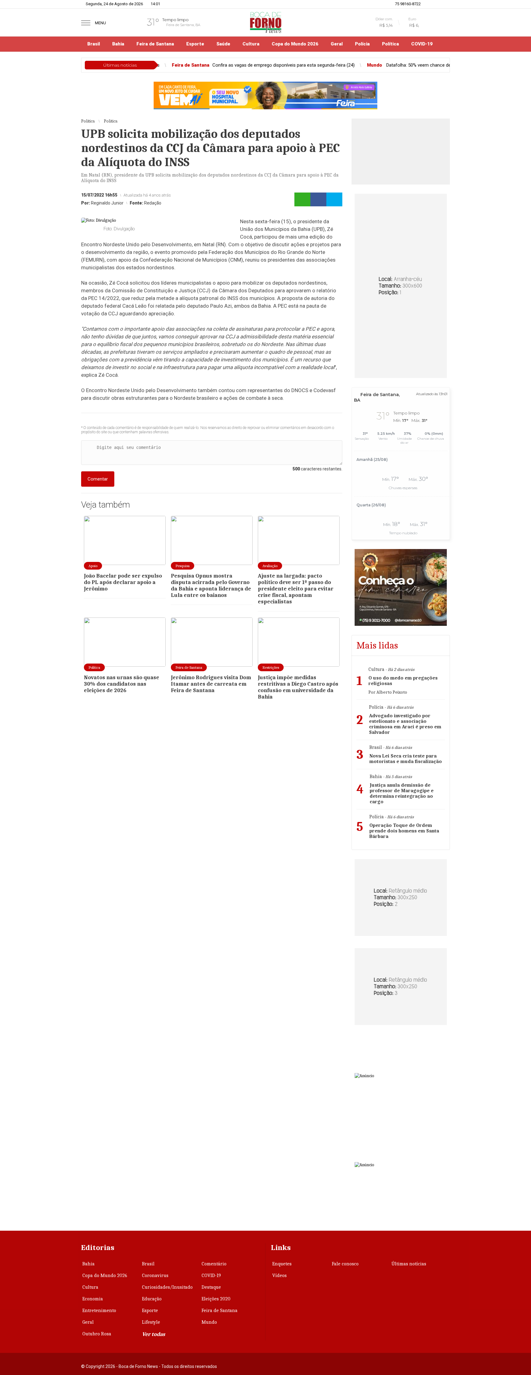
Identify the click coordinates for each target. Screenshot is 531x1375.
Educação (152, 1299)
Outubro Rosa (96, 1334)
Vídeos (279, 1275)
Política (390, 44)
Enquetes (282, 1264)
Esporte (195, 44)
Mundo (209, 1322)
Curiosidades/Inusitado (167, 1287)
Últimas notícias (408, 1264)
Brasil (93, 44)
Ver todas (153, 1334)
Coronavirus (155, 1275)
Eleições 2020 (216, 1299)
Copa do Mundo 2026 (295, 44)
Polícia (362, 44)
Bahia (118, 44)
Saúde (223, 44)
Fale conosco (345, 1264)
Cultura (250, 44)
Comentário (214, 1264)
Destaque (211, 1287)
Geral (337, 44)
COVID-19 (422, 44)
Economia (92, 1299)
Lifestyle (151, 1322)
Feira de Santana (155, 44)
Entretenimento (99, 1310)
